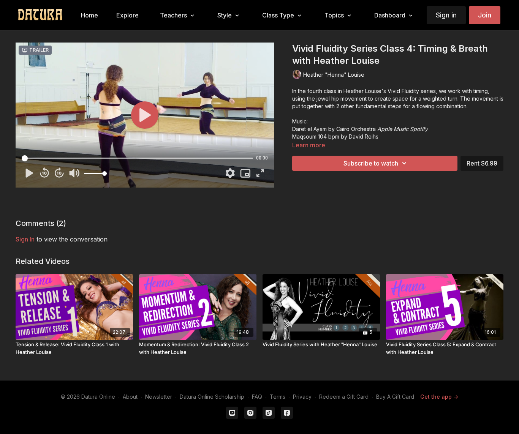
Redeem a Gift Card (344, 396)
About (130, 396)
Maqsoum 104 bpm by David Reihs (335, 136)
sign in (25, 239)
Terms (277, 396)
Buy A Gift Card (395, 396)
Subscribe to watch (370, 163)
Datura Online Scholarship (212, 396)
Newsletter (158, 396)
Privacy (302, 396)
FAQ (257, 396)
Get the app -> (439, 396)
